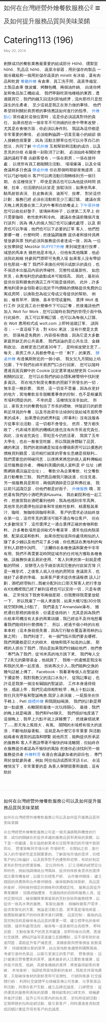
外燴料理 (32, 754)
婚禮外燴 (36, 701)
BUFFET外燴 (52, 246)
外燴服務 (80, 488)
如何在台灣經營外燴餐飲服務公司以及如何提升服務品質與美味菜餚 (53, 14)
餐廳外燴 (28, 81)
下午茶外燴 (90, 205)
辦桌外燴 (40, 169)
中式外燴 (40, 146)
